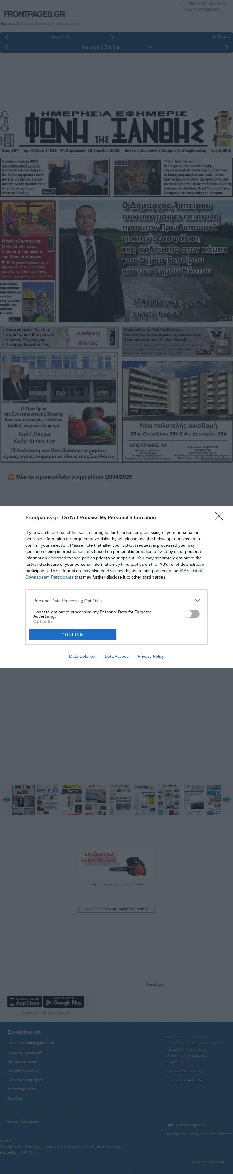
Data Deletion (82, 656)
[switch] (192, 614)
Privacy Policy (151, 656)
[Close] (221, 518)
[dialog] (116, 587)
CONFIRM (73, 635)
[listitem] (116, 600)
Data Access (116, 656)
